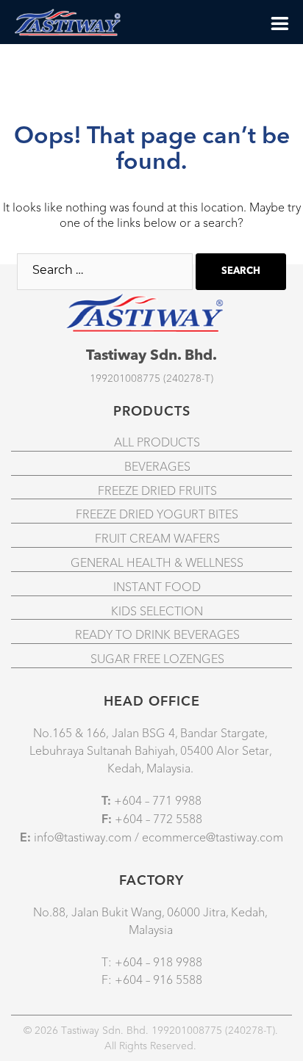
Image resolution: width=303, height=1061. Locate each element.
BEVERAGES (157, 467)
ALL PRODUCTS (157, 443)
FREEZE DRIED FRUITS (157, 491)
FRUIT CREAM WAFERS (157, 539)
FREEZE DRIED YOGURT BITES (157, 515)
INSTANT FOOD (157, 587)
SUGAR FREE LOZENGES (157, 659)
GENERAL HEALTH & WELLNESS (157, 563)
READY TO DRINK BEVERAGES (157, 635)
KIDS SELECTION (157, 612)
